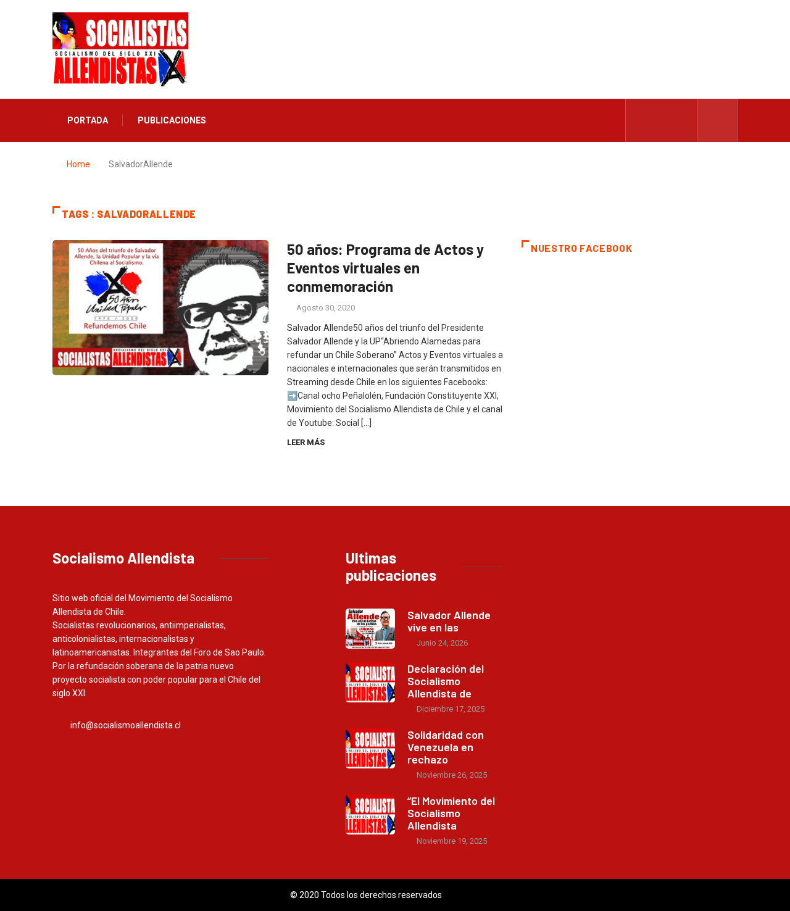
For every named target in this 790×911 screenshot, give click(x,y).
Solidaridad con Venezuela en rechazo (445, 747)
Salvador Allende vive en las (449, 621)
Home (78, 164)
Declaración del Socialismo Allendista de (445, 681)
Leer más (306, 442)
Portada (87, 120)
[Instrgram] (681, 120)
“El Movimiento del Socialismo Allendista (451, 813)
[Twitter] (662, 120)
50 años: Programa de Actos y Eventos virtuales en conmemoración (385, 267)
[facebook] (642, 120)
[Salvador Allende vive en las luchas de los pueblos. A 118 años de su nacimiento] (370, 629)
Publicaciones (172, 120)
